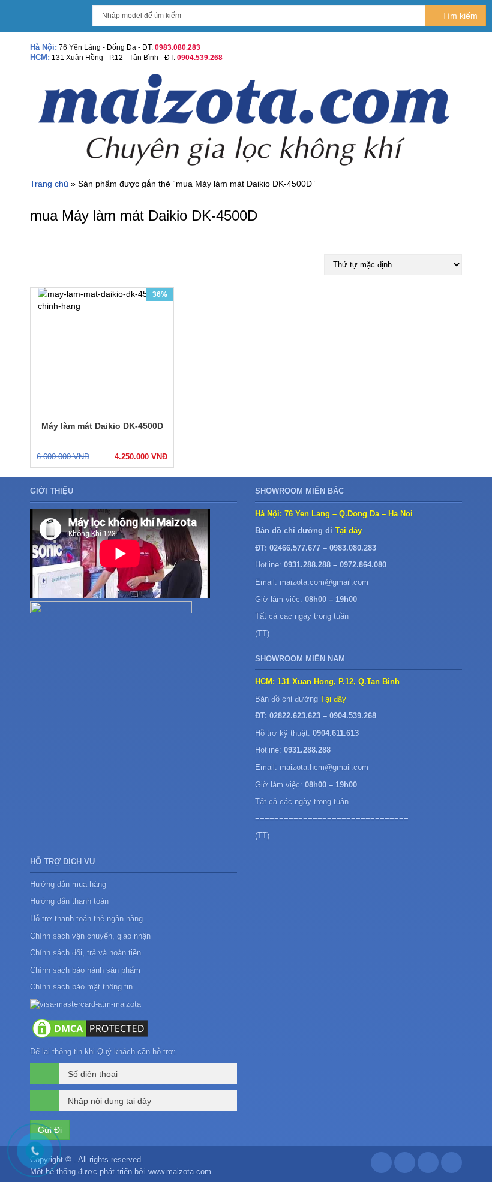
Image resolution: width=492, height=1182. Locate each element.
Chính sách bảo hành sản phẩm (86, 970)
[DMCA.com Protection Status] (90, 1027)
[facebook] (381, 1165)
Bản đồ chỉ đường (300, 698)
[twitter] (428, 1165)
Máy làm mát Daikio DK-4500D (102, 426)
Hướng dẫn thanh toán (69, 901)
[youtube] (451, 1165)
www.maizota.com (179, 1171)
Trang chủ (49, 183)
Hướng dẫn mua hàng (68, 884)
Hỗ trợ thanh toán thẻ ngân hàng (86, 918)
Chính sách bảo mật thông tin (81, 986)
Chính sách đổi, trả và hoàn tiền (85, 952)
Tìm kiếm (459, 15)
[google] (404, 1165)
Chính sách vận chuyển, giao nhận (90, 935)
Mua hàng (65, 456)
